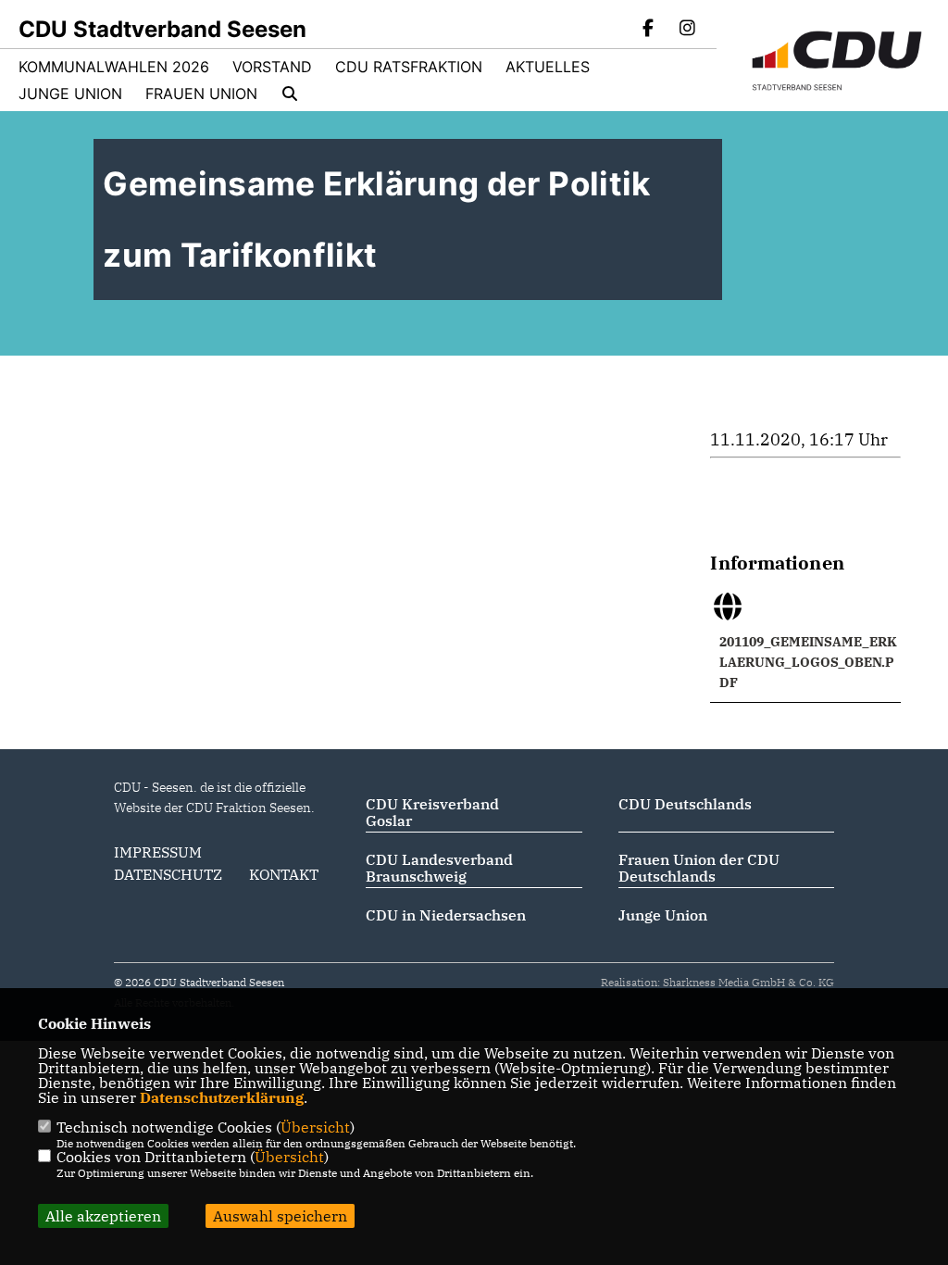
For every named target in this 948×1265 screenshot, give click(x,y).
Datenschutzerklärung (222, 1097)
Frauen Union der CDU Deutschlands (699, 867)
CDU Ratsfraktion (408, 66)
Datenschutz (168, 874)
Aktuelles (547, 66)
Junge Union (70, 93)
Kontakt (283, 874)
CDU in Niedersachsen (446, 915)
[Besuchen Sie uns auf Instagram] (687, 29)
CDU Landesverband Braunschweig (439, 867)
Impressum (158, 852)
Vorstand (272, 66)
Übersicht (315, 1127)
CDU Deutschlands (685, 804)
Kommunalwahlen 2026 (114, 66)
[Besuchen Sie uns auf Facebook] (649, 29)
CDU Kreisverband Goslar (432, 812)
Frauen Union (201, 93)
